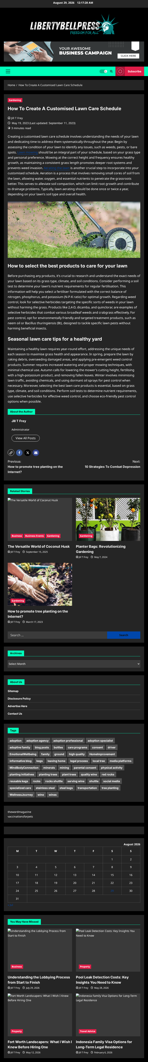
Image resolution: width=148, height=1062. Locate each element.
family (45, 754)
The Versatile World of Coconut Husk (39, 546)
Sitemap (13, 691)
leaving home (56, 760)
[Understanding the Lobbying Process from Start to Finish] (40, 950)
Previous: (35, 466)
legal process (79, 760)
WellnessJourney (21, 794)
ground (59, 754)
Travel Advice (87, 1031)
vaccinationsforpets (20, 816)
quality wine (89, 774)
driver (112, 747)
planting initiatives (22, 774)
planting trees (48, 774)
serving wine (75, 781)
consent (97, 747)
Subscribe (134, 71)
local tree (99, 760)
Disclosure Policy (19, 698)
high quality (77, 754)
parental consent (85, 767)
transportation (87, 788)
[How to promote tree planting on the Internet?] (40, 584)
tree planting (110, 788)
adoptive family (20, 747)
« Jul (10, 905)
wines (53, 794)
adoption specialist (100, 740)
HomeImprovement (102, 754)
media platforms (120, 760)
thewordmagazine (19, 812)
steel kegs (66, 788)
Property (85, 966)
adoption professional (68, 740)
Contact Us (15, 713)
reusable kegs (19, 781)
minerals (49, 767)
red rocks (108, 774)
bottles (58, 747)
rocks (36, 781)
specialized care (20, 788)
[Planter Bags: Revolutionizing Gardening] (108, 519)
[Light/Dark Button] (103, 71)
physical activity (111, 767)
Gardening (15, 100)
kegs (39, 760)
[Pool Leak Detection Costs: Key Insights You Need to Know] (108, 950)
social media (111, 781)
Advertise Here (17, 706)
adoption (16, 740)
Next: (112, 464)
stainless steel (45, 788)
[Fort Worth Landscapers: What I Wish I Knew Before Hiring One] (40, 1015)
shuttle (93, 781)
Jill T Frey (17, 118)
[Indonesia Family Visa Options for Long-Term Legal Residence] (108, 1015)
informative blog (21, 760)
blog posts (42, 747)
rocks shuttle (54, 781)
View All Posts (26, 438)
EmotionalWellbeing (23, 754)
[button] (8, 71)
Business (17, 535)
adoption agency (37, 740)
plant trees (69, 774)
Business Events (34, 535)
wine (41, 794)
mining (64, 767)
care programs (77, 747)
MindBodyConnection (24, 767)
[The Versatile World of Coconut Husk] (40, 519)
